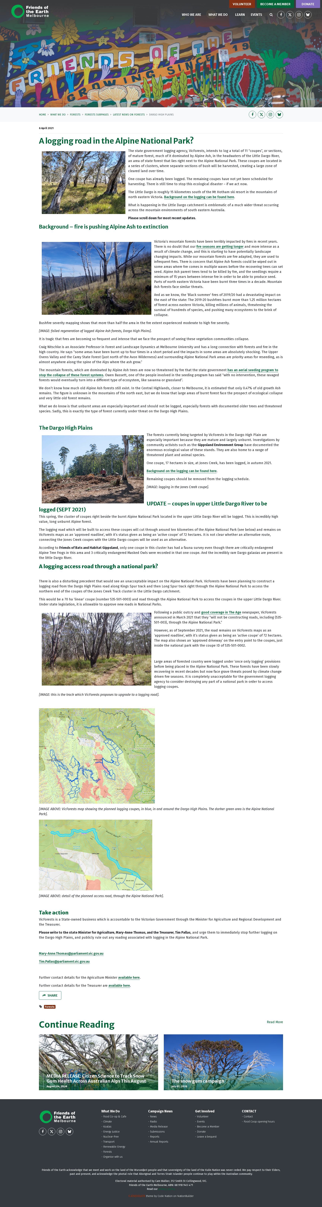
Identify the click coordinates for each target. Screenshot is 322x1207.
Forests (75, 114)
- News (152, 1116)
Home (42, 114)
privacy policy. (166, 1189)
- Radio (152, 1121)
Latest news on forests (129, 114)
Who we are (191, 15)
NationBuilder (185, 1196)
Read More (275, 1022)
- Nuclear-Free (110, 1136)
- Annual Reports (158, 1141)
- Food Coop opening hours (258, 1121)
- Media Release (158, 1126)
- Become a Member (207, 1126)
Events (256, 15)
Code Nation (165, 1196)
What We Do (58, 114)
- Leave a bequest (206, 1136)
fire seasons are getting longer (220, 247)
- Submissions (156, 1131)
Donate (308, 4)
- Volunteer (202, 1116)
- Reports (153, 1136)
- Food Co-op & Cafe (113, 1116)
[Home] (29, 11)
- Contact (247, 1116)
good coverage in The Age (221, 612)
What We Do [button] (220, 14)
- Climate (106, 1121)
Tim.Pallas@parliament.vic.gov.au (64, 961)
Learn (240, 15)
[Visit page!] (281, 14)
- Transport (107, 1141)
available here (129, 978)
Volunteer (242, 4)
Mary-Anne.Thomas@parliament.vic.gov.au (71, 953)
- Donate (200, 1131)
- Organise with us (112, 1156)
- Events (200, 1121)
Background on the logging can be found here (199, 197)
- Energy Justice (110, 1131)
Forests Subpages (97, 114)
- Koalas (106, 1126)
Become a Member (275, 4)
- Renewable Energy (113, 1146)
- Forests (106, 1151)
